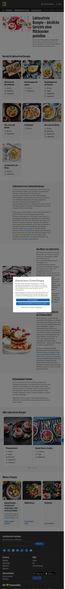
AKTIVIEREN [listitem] (33, 300)
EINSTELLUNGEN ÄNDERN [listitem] (31, 307)
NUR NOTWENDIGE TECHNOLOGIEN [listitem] (33, 304)
